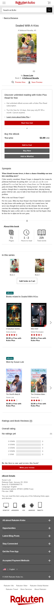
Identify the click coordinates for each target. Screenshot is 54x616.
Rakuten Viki (9, 586)
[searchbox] (27, 9)
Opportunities (9, 528)
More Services (26, 589)
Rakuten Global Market (39, 586)
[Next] (50, 322)
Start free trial (27, 123)
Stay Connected (10, 544)
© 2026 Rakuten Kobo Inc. (13, 577)
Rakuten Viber (22, 586)
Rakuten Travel (12, 589)
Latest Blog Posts (11, 536)
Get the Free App (10, 551)
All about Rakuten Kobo (14, 520)
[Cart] (49, 3)
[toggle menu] (4, 3)
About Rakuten (40, 589)
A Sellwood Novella (30, 78)
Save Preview (37, 82)
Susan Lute (28, 75)
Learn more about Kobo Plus (18, 117)
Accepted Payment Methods (16, 560)
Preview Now (20, 82)
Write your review (27, 468)
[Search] (49, 9)
